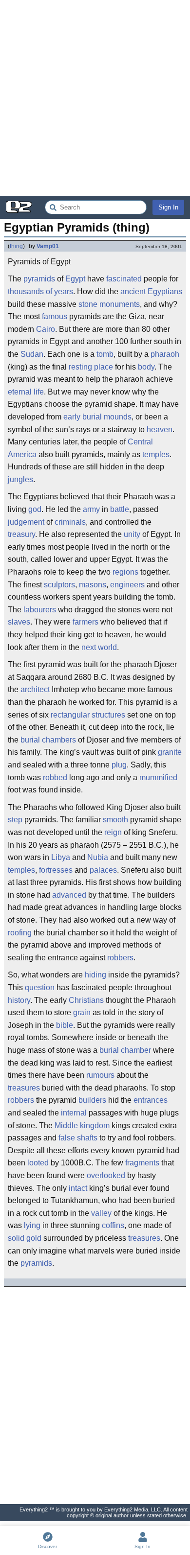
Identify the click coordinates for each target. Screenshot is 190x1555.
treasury (21, 534)
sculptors (59, 584)
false (66, 1138)
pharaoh (165, 354)
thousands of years (40, 291)
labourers (39, 609)
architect (35, 689)
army (91, 509)
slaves (19, 622)
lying (32, 1225)
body (146, 367)
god (34, 509)
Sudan (31, 354)
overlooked (106, 1175)
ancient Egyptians (151, 291)
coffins (113, 1225)
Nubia (97, 857)
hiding (95, 975)
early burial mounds (97, 417)
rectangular (70, 715)
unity (132, 534)
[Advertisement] (95, 97)
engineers (127, 584)
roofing (20, 932)
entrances (150, 1100)
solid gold (24, 1238)
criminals (70, 522)
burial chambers (48, 740)
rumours (100, 1075)
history (19, 1000)
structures (108, 715)
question (40, 987)
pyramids (39, 279)
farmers (85, 622)
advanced (69, 895)
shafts (87, 1138)
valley (101, 1213)
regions (125, 572)
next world (99, 647)
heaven (159, 429)
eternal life (26, 392)
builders (92, 1100)
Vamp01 (48, 246)
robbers (120, 957)
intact (78, 1188)
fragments (142, 1163)
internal (74, 1113)
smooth (115, 819)
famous (54, 316)
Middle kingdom (82, 1125)
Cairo (45, 329)
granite (170, 752)
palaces (103, 870)
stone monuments (109, 304)
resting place (91, 367)
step (15, 819)
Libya (60, 857)
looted (38, 1163)
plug (119, 765)
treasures (24, 1088)
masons (92, 584)
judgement (26, 522)
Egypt (75, 279)
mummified (158, 777)
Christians (86, 1000)
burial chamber (125, 1050)
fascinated (124, 279)
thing (16, 246)
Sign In (168, 207)
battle (119, 509)
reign (113, 832)
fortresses (56, 870)
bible (64, 1025)
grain (82, 1012)
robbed (55, 777)
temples (156, 454)
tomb (105, 354)
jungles (20, 479)
